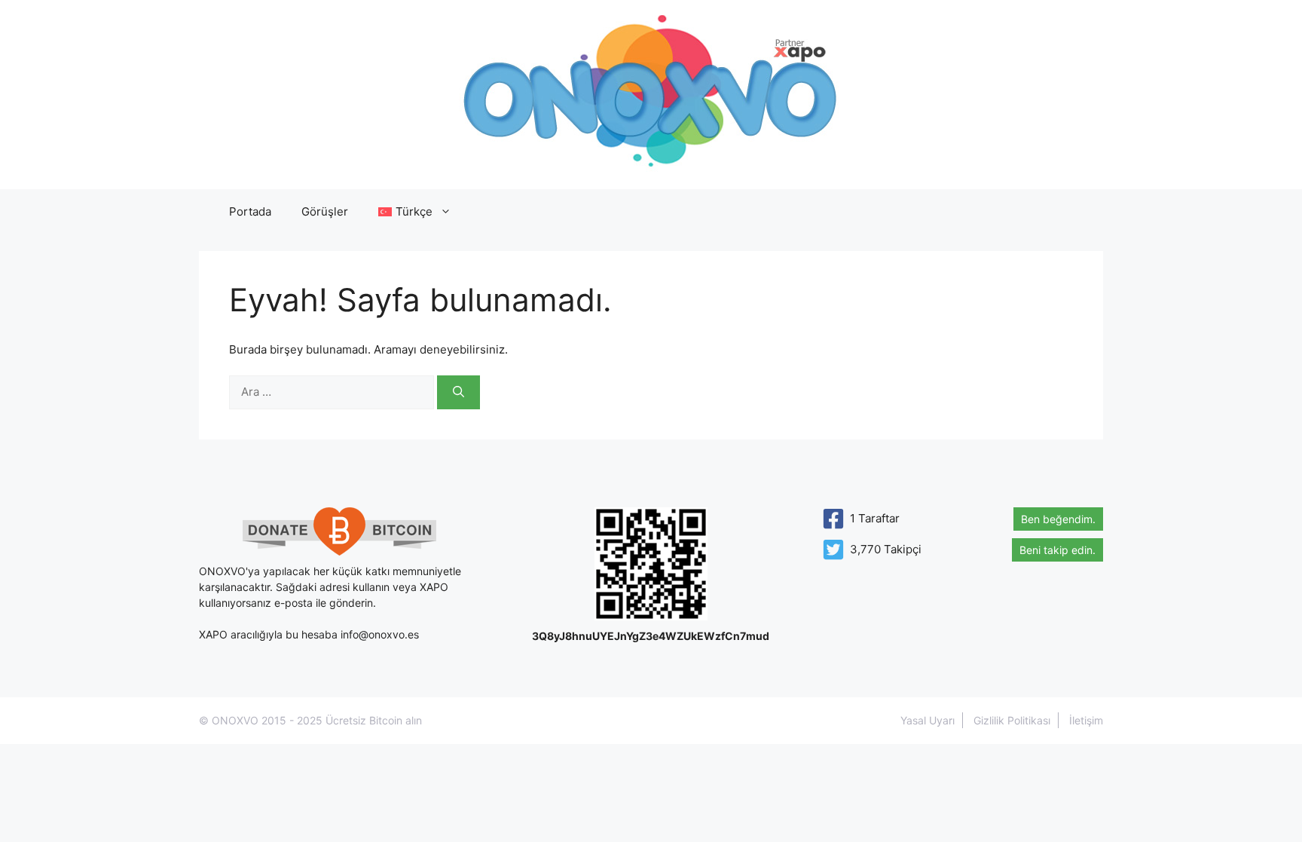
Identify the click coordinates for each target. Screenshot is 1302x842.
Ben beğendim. (1058, 519)
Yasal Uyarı (927, 720)
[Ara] (458, 392)
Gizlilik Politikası (1011, 720)
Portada (250, 211)
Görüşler (324, 211)
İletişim (1086, 720)
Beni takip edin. (1057, 549)
